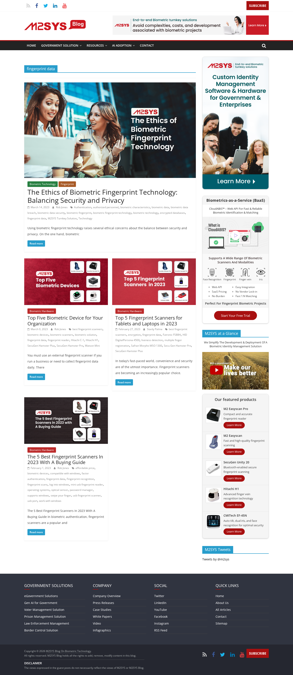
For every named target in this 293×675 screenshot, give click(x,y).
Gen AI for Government (40, 603)
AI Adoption (121, 45)
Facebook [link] (161, 616)
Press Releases (103, 603)
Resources (95, 45)
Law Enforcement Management (46, 623)
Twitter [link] (159, 596)
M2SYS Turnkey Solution (62, 218)
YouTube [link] (160, 610)
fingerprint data (36, 218)
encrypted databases (172, 213)
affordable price (85, 468)
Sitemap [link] (221, 623)
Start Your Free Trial (235, 315)
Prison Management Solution (45, 616)
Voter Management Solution (44, 610)
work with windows (50, 501)
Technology (85, 218)
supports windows (38, 495)
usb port (32, 501)
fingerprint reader (58, 340)
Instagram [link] (161, 623)
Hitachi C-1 (77, 340)
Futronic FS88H (172, 335)
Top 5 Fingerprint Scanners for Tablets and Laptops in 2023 (148, 320)
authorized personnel (106, 207)
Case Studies (102, 610)
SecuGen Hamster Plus (41, 345)
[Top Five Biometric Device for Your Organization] (66, 261)
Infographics (102, 630)
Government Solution (59, 45)
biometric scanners (61, 335)
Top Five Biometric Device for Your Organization (65, 320)
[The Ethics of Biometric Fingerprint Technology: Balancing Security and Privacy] (110, 85)
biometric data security (51, 213)
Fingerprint (67, 184)
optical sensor (59, 490)
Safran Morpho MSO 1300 (146, 345)
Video (97, 623)
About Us (222, 603)
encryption (134, 335)
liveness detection (152, 340)
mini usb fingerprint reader (87, 484)
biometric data (160, 207)
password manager (81, 490)
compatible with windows (65, 473)
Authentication (82, 207)
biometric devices (37, 335)
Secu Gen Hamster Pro (177, 345)
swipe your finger (61, 495)
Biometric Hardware (42, 311)
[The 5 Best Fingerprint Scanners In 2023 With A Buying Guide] (66, 399)
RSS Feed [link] (160, 630)
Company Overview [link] (107, 596)
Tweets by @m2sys (215, 559)
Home (31, 45)
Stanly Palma (155, 329)
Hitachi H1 (92, 340)
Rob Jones (62, 207)
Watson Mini (92, 345)
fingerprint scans (37, 484)
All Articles (223, 610)
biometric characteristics (135, 207)
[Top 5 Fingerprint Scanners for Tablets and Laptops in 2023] (154, 261)
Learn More (234, 425)
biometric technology (145, 213)
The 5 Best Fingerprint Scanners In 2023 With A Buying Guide (65, 459)
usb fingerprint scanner (87, 495)
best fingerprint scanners (87, 329)
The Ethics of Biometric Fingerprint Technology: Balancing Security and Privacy (102, 196)
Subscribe (257, 5)
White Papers (102, 616)
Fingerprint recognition (80, 479)
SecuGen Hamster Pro (70, 345)
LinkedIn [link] (160, 603)
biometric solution (85, 335)
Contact (147, 45)
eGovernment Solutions (41, 596)
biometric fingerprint (79, 213)
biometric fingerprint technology (112, 213)
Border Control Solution (41, 630)
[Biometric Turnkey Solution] (191, 18)
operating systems (38, 490)
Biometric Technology (43, 184)
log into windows (59, 484)
